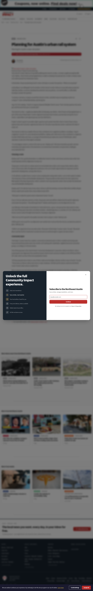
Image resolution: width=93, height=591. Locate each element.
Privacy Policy (78, 306)
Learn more (61, 587)
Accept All (86, 587)
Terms (72, 306)
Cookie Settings (75, 587)
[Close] (85, 274)
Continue (68, 302)
